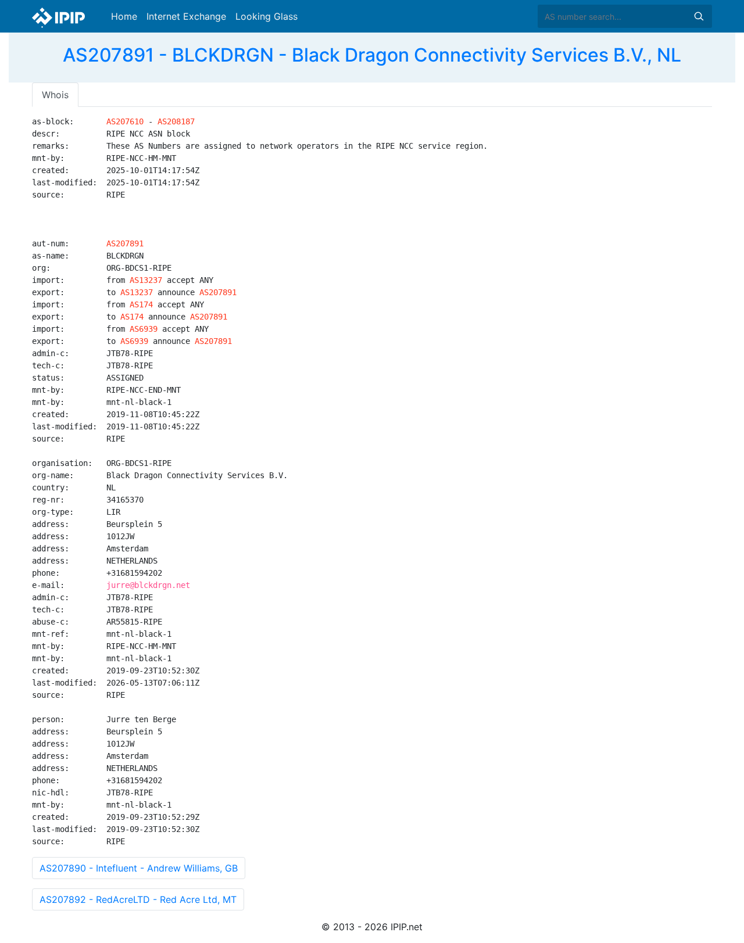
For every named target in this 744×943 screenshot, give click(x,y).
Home (124, 16)
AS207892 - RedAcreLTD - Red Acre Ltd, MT (138, 899)
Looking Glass (266, 16)
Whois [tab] (55, 95)
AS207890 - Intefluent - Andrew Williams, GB (139, 868)
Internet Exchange (186, 16)
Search (698, 16)
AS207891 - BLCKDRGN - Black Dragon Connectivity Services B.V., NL (372, 55)
